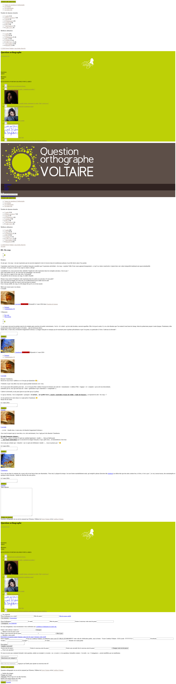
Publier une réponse (6, 517)
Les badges (7, 6)
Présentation (7, 184)
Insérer (3, 682)
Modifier (3, 336)
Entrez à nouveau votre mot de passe (86, 621)
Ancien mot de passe (7, 648)
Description (4, 644)
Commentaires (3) (9, 357)
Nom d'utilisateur (6, 621)
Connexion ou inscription (8, 196)
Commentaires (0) (9, 309)
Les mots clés (8, 10)
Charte (6, 189)
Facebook (153, 638)
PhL (7, 24)
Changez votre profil (40, 637)
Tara (7, 19)
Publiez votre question (7, 667)
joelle (7, 16)
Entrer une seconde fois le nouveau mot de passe (80, 648)
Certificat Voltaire (58, 519)
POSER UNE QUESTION (8, 1)
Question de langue (52, 304)
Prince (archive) (10, 17)
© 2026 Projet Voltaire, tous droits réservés (13, 48)
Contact (6, 188)
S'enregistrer (13, 618)
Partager (6, 307)
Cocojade (3, 376)
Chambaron (9, 21)
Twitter (3, 640)
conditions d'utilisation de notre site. (46, 626)
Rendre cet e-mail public (76, 640)
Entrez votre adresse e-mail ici (9, 630)
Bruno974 (9, 45)
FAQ (5, 186)
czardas (8, 22)
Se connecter (13, 623)
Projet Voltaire (45, 519)
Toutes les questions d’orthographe (14, 5)
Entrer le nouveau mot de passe (39, 648)
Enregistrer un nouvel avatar (9, 637)
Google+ (25, 640)
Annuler (3, 338)
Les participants (8, 8)
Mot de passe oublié (65, 616)
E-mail (30, 621)
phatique (110, 473)
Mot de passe (38, 616)
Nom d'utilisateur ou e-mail (9, 616)
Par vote (6, 315)
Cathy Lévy (9, 27)
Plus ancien (7, 317)
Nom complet (5, 638)
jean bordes (9, 26)
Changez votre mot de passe (25, 637)
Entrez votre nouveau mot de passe (11, 633)
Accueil (3, 246)
